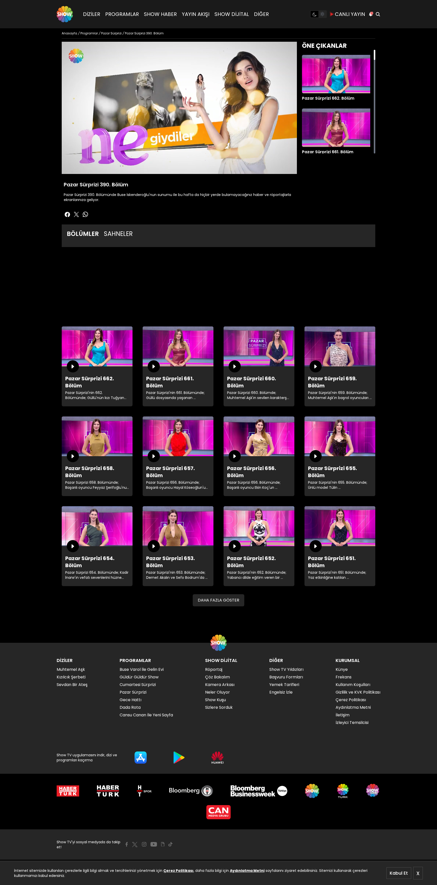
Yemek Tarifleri (284, 685)
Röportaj (213, 669)
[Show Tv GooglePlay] (179, 757)
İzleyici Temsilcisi (352, 722)
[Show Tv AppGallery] (217, 757)
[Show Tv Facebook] (126, 844)
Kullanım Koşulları (353, 685)
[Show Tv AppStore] (140, 757)
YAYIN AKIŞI (195, 14)
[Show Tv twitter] (76, 214)
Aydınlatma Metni (247, 870)
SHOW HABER (160, 14)
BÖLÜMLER (83, 234)
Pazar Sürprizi (133, 692)
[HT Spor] (144, 790)
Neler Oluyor (217, 692)
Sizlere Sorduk (219, 707)
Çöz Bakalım (217, 677)
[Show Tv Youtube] (153, 844)
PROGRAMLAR (122, 14)
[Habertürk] (68, 790)
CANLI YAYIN (350, 14)
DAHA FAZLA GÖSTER (218, 600)
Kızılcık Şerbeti (71, 677)
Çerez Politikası (178, 870)
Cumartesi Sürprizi (138, 685)
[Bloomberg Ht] (191, 790)
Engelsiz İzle (281, 692)
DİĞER (261, 14)
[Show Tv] (65, 14)
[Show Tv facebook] (67, 214)
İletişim (342, 715)
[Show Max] (373, 791)
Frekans (344, 677)
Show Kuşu (215, 700)
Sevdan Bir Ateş (72, 685)
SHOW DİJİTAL (231, 14)
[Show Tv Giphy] (162, 844)
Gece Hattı (130, 700)
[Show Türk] (342, 791)
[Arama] (377, 14)
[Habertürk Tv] (108, 790)
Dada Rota (130, 707)
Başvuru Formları (286, 677)
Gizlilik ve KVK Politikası (358, 692)
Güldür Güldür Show (139, 677)
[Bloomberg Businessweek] (259, 790)
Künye (342, 669)
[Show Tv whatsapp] (85, 214)
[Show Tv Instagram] (144, 844)
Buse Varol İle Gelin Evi (142, 669)
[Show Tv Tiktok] (170, 844)
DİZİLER (91, 14)
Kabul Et (399, 873)
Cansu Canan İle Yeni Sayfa (146, 715)
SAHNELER (118, 234)
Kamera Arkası (219, 685)
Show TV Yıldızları (286, 669)
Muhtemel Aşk (71, 669)
